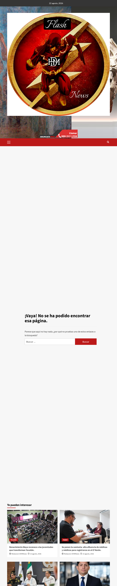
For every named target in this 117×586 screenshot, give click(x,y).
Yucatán (14, 540)
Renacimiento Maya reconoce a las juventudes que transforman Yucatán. (31, 549)
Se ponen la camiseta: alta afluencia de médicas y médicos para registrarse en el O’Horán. (84, 549)
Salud (65, 540)
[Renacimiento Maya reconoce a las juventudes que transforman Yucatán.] (32, 527)
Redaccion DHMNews (19, 554)
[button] (10, 141)
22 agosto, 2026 (35, 554)
